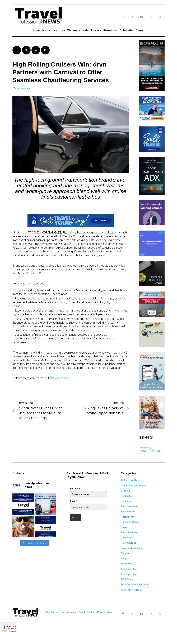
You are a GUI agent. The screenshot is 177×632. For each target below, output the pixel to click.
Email (74, 501)
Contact (91, 612)
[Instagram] (141, 614)
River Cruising (128, 542)
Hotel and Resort (130, 522)
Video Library (92, 30)
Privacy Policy (104, 612)
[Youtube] (160, 614)
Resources (110, 30)
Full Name (75, 488)
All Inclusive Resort (131, 480)
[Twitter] (132, 610)
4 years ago (24, 88)
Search (140, 30)
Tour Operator (128, 569)
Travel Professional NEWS (135, 584)
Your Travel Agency (131, 589)
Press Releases (129, 532)
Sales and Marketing (132, 548)
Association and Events (133, 485)
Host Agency (127, 511)
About (81, 612)
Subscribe (126, 30)
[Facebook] (123, 614)
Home (36, 30)
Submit (76, 517)
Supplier (125, 553)
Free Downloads (130, 506)
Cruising (125, 490)
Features (59, 30)
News (46, 30)
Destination (127, 496)
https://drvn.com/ (60, 378)
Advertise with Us (54, 612)
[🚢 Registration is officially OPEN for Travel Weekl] (23, 504)
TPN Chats (127, 579)
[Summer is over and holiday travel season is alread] (45, 504)
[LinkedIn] (151, 614)
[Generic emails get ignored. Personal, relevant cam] (23, 526)
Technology (127, 563)
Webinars (73, 30)
